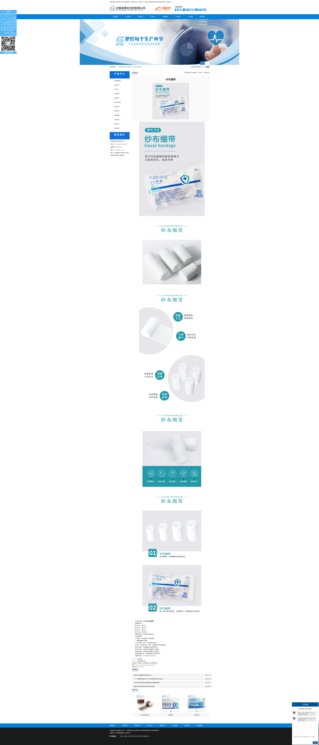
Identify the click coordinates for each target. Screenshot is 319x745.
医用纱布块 (130, 67)
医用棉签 (116, 93)
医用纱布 (116, 85)
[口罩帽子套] (196, 695)
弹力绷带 (139, 659)
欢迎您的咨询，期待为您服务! (305, 709)
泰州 (147, 736)
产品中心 (153, 16)
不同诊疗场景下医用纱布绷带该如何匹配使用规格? (147, 682)
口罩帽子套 (196, 715)
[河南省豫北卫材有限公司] (127, 6)
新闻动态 (140, 16)
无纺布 (116, 89)
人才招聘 (190, 16)
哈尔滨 (138, 736)
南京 (134, 736)
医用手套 (116, 111)
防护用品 (116, 119)
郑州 (141, 736)
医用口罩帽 (117, 102)
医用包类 (116, 106)
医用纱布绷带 (137, 67)
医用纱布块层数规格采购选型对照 (142, 675)
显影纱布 (116, 98)
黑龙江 (122, 736)
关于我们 (128, 16)
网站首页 (115, 16)
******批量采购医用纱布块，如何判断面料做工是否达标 (148, 679)
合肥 (144, 736)
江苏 (128, 736)
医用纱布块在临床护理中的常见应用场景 (144, 686)
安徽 (125, 736)
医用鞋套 (116, 115)
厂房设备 (177, 16)
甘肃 (131, 736)
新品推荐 (116, 128)
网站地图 (199, 725)
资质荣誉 (165, 16)
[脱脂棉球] (170, 695)
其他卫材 (116, 124)
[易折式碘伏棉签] (145, 695)
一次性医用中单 (121, 67)
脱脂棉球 (170, 715)
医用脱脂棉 (117, 80)
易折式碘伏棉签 (141, 661)
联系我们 (202, 16)
